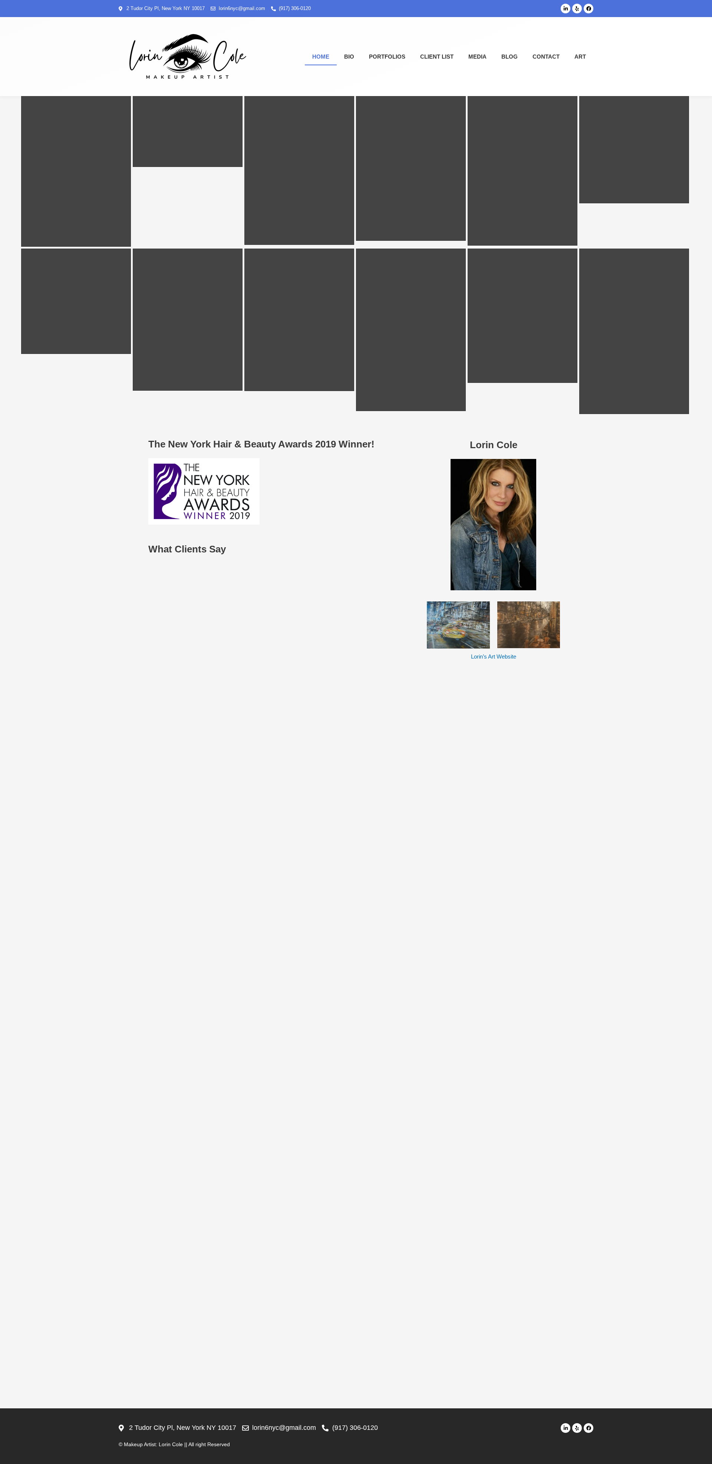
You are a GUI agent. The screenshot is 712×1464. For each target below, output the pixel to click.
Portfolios (387, 56)
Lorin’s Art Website (493, 656)
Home (320, 56)
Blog (509, 56)
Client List (437, 56)
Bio (349, 56)
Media (477, 56)
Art (580, 56)
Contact (546, 56)
